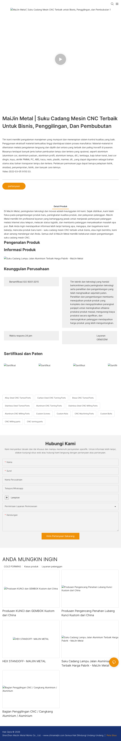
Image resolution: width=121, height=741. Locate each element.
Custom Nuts (62, 413)
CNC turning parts (35, 421)
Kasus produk (31, 566)
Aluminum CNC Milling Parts (17, 413)
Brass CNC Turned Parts (83, 398)
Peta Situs (111, 735)
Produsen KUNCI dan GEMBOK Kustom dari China (28, 613)
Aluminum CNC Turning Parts (49, 406)
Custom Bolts (106, 413)
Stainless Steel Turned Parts (17, 406)
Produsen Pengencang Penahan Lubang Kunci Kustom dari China (88, 613)
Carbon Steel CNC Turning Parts (51, 398)
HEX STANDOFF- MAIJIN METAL (24, 661)
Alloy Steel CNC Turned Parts (18, 398)
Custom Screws (43, 413)
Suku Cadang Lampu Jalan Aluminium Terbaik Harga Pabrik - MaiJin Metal (86, 663)
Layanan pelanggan (52, 566)
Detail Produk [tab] (60, 206)
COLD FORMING (12, 566)
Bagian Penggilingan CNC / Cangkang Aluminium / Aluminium (27, 713)
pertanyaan (14, 186)
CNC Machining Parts (84, 413)
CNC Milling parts (12, 421)
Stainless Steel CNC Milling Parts (83, 406)
